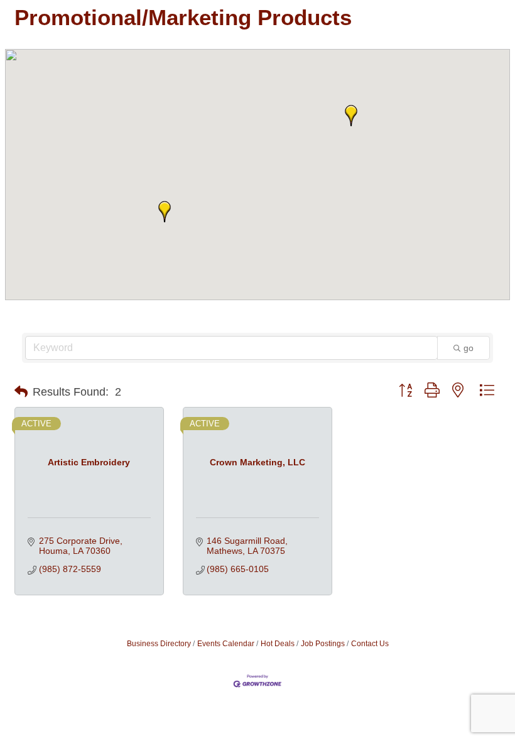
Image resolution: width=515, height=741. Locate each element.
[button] (164, 211)
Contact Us (370, 643)
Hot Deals (278, 643)
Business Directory (159, 643)
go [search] (469, 348)
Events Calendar (225, 643)
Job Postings (323, 643)
